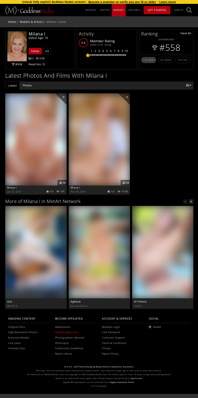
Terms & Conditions (114, 343)
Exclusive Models (18, 337)
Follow (35, 51)
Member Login (111, 327)
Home (12, 22)
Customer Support (113, 337)
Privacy (106, 348)
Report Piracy (110, 353)
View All (185, 33)
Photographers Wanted (69, 337)
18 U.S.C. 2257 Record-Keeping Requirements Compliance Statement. (99, 366)
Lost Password (111, 332)
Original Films (16, 327)
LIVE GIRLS (134, 10)
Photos (27, 85)
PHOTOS (105, 10)
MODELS (119, 10)
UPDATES (90, 10)
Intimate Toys (16, 348)
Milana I (11, 187)
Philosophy (62, 343)
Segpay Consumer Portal (122, 382)
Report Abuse (63, 353)
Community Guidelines (69, 348)
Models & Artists (31, 22)
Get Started (157, 10)
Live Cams (14, 343)
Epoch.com (136, 378)
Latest (12, 85)
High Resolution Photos (23, 332)
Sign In (178, 10)
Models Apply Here (67, 332)
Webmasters (63, 327)
